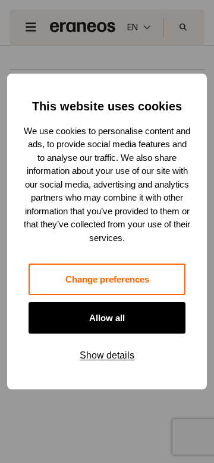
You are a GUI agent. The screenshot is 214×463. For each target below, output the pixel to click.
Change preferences (107, 279)
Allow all (107, 318)
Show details (107, 355)
